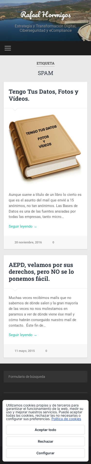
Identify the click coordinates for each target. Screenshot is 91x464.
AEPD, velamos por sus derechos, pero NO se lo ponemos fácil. (41, 272)
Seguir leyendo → (23, 226)
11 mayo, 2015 (25, 351)
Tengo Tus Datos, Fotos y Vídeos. (43, 95)
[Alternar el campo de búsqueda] (83, 48)
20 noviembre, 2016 (28, 242)
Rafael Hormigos (45, 14)
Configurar (45, 453)
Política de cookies (66, 419)
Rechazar (45, 441)
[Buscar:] (45, 376)
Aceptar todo (45, 430)
